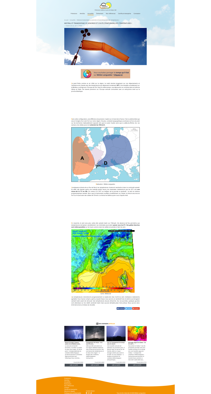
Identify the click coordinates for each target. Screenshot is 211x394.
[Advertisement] (105, 105)
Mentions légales (69, 391)
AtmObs (82, 13)
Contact (66, 387)
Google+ (136, 308)
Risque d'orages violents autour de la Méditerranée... (73, 343)
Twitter (129, 308)
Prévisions (74, 13)
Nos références (110, 13)
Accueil (66, 20)
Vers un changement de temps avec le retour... (116, 343)
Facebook (121, 308)
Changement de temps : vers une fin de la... (94, 343)
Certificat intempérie (124, 13)
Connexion (137, 13)
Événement (99, 13)
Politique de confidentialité (72, 393)
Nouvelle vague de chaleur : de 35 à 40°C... (137, 343)
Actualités (91, 13)
